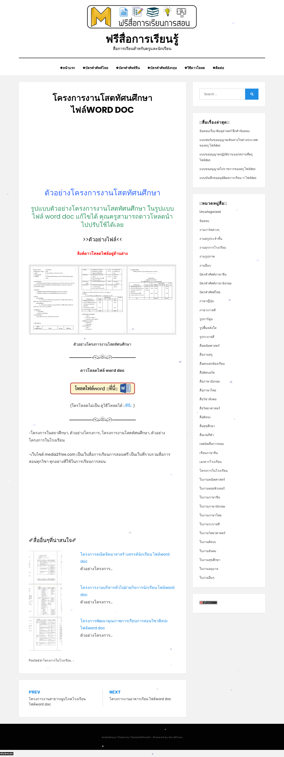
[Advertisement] (102, 157)
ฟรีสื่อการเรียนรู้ (142, 39)
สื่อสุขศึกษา (207, 426)
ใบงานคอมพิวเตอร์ (212, 488)
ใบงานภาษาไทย (210, 515)
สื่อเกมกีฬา (206, 435)
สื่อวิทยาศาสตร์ (209, 408)
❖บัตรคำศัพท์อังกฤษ (162, 67)
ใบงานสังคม (207, 551)
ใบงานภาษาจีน (209, 497)
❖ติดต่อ (218, 67)
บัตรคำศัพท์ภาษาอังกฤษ (215, 283)
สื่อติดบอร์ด (207, 373)
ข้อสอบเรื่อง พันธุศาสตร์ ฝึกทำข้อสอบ (224, 131)
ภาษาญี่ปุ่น (206, 301)
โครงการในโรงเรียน (57, 660)
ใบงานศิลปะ (207, 542)
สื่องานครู (206, 355)
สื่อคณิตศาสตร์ (209, 346)
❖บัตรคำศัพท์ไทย (95, 67)
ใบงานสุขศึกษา (209, 560)
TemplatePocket (140, 737)
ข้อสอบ (204, 221)
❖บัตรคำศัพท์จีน (128, 67)
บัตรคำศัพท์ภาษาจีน (213, 274)
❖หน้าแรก (67, 67)
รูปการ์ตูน (206, 319)
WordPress (176, 737)
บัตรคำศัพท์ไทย (209, 292)
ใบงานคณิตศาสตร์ (212, 480)
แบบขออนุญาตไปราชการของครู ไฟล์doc (227, 169)
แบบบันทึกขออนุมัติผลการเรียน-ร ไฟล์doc (227, 178)
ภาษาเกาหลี (207, 310)
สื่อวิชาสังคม (208, 399)
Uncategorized (210, 212)
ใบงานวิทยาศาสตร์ (212, 533)
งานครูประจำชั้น (210, 239)
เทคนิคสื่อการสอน (211, 444)
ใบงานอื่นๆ (206, 578)
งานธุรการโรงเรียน (212, 248)
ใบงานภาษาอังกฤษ (212, 506)
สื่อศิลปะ (205, 417)
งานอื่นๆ (205, 266)
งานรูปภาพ (207, 256)
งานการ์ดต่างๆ (209, 230)
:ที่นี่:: (128, 405)
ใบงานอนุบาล (208, 569)
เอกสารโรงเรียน (210, 462)
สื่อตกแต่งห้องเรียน (212, 364)
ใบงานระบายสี (209, 524)
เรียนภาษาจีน (208, 453)
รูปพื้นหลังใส (208, 328)
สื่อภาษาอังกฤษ (209, 381)
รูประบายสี (206, 337)
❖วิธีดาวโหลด (194, 67)
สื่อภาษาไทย (207, 390)
